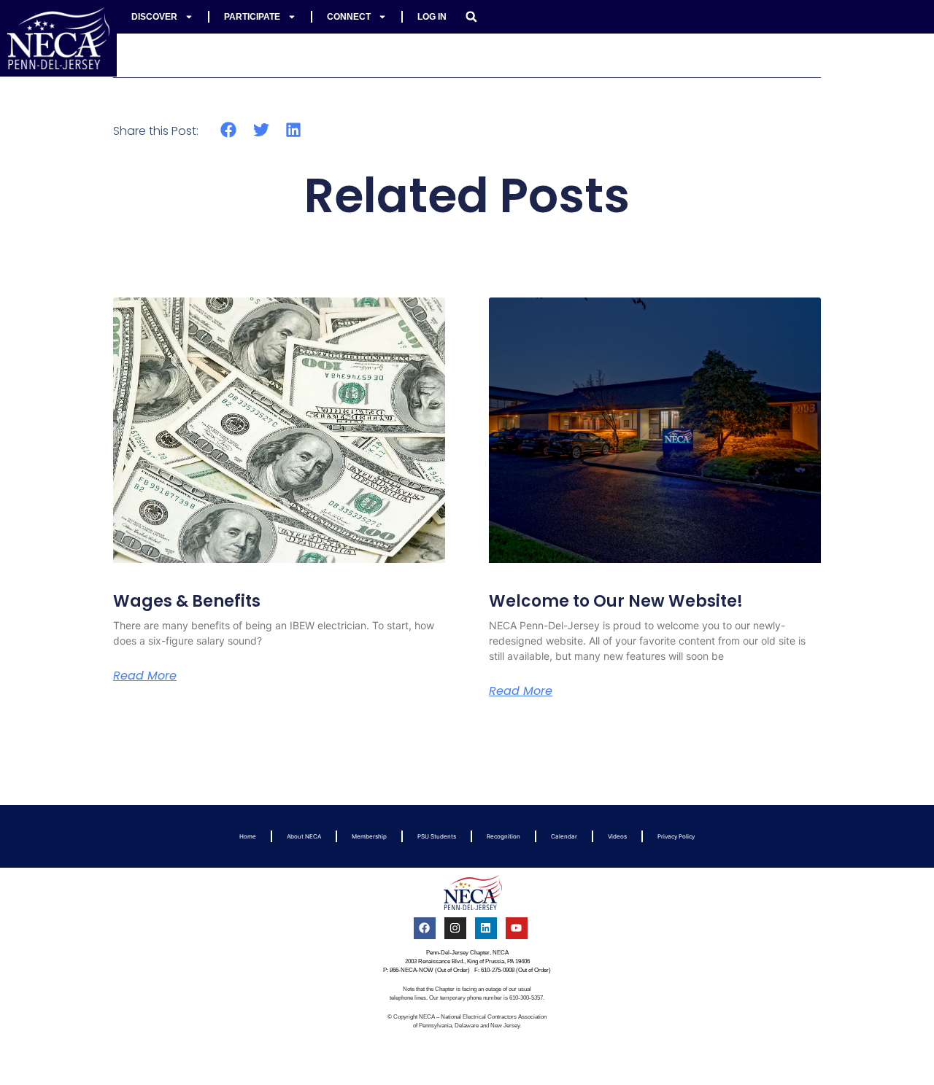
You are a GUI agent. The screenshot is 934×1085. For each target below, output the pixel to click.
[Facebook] (425, 928)
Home (247, 836)
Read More (145, 676)
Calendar (564, 836)
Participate (252, 17)
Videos (617, 836)
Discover (154, 17)
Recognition (503, 836)
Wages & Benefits (186, 601)
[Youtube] (517, 928)
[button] (471, 17)
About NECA (304, 836)
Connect (349, 17)
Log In (432, 17)
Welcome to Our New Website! (616, 601)
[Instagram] (455, 928)
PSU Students (436, 836)
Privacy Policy (676, 836)
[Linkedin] (486, 928)
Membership (369, 836)
